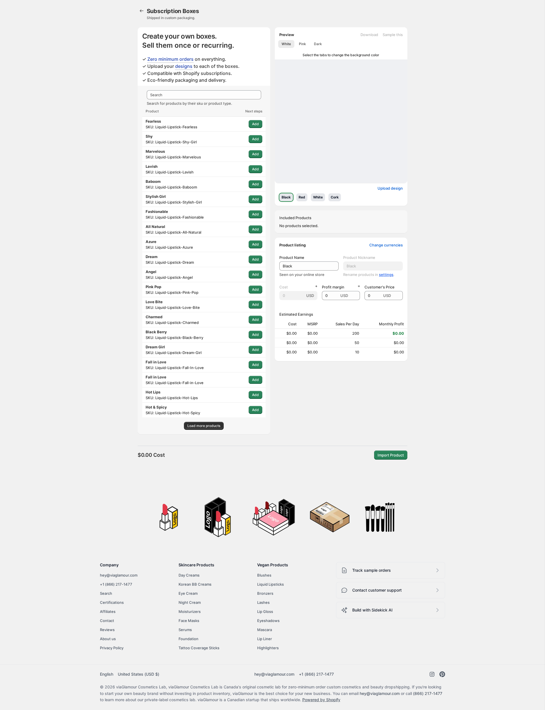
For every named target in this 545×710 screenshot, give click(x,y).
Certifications (112, 602)
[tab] (286, 44)
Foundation (188, 638)
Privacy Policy (111, 648)
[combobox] (204, 94)
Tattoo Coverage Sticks (199, 648)
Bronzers (265, 593)
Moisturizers (190, 611)
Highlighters (268, 648)
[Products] (142, 11)
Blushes (264, 575)
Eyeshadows (268, 620)
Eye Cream (188, 593)
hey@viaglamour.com (118, 575)
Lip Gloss (265, 611)
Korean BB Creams (195, 584)
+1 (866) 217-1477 (116, 584)
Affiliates (108, 611)
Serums (185, 629)
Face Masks (189, 620)
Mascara (264, 629)
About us (108, 638)
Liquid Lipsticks (270, 584)
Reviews (107, 629)
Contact (107, 620)
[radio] (286, 197)
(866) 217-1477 (427, 693)
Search (106, 593)
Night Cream (190, 602)
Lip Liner (264, 638)
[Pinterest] (442, 674)
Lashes (263, 602)
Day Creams (189, 575)
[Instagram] (432, 674)
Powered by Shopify (321, 699)
